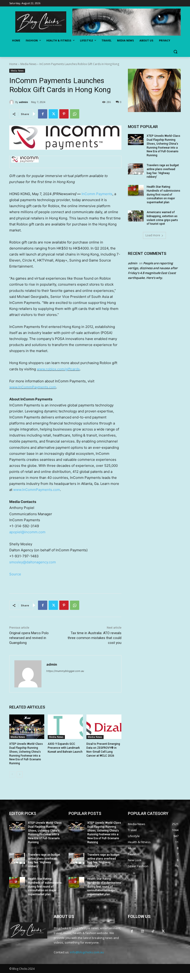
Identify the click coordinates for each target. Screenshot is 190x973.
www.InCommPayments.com (32, 387)
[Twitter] (53, 114)
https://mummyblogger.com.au (65, 671)
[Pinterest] (64, 114)
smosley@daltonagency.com (32, 562)
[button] (175, 51)
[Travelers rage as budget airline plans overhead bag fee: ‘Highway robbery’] (136, 169)
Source (15, 574)
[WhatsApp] (74, 114)
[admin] (12, 102)
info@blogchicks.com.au (87, 952)
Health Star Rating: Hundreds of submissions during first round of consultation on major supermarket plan (163, 194)
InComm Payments (97, 194)
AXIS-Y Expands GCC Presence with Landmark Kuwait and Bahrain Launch (65, 747)
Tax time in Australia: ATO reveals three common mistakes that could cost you (94, 638)
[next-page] (19, 774)
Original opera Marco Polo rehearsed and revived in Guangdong (29, 638)
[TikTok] (153, 931)
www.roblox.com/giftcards (58, 369)
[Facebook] (42, 114)
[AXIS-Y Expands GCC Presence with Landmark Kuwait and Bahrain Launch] (65, 726)
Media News (28, 64)
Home (13, 64)
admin (23, 102)
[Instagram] (142, 931)
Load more (153, 235)
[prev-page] (12, 774)
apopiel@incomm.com (27, 532)
